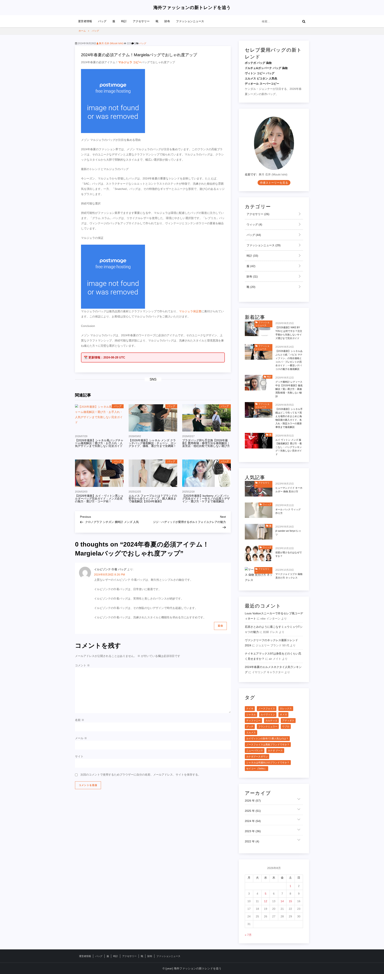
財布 (167, 21)
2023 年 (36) (253, 831)
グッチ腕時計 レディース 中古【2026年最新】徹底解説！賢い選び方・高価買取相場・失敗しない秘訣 (289, 389)
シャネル (251, 714)
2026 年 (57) (253, 800)
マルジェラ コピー (129, 62)
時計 (124, 21)
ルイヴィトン (268, 714)
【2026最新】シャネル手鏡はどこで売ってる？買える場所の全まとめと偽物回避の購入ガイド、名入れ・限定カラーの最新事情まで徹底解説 (289, 418)
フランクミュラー (267, 726)
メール (81, 738)
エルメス (251, 732)
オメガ (283, 714)
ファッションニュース (190, 21)
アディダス (288, 720)
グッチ (249, 726)
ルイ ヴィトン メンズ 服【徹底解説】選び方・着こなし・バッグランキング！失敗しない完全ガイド (288, 447)
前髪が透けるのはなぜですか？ (288, 554)
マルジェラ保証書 (190, 311)
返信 (220, 625)
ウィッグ (254, 224)
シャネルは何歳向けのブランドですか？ (267, 762)
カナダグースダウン (257, 756)
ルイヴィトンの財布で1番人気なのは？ (267, 738)
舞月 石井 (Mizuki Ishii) (110, 43)
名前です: (251, 174)
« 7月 (248, 934)
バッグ (102, 21)
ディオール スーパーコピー (262, 83)
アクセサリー (141, 21)
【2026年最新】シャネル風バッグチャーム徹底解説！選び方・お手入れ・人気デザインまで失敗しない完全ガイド (99, 443)
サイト (79, 756)
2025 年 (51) (253, 810)
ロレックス (286, 708)
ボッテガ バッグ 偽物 (258, 62)
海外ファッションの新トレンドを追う (192, 7)
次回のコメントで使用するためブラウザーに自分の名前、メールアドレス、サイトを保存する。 (140, 774)
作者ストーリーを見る (274, 182)
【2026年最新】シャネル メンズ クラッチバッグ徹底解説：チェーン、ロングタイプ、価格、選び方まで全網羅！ (152, 443)
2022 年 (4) (252, 841)
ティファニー (253, 720)
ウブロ (285, 726)
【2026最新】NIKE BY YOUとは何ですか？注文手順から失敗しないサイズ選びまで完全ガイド (288, 333)
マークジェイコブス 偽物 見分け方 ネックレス (288, 576)
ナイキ (249, 708)
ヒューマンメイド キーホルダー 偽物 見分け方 (288, 489)
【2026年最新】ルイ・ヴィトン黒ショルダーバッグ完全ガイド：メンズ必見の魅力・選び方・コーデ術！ (99, 498)
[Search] (304, 21)
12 (265, 901)
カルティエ (271, 720)
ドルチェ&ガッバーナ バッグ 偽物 (266, 68)
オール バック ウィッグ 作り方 (288, 511)
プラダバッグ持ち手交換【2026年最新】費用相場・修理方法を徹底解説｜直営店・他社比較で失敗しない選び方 (206, 443)
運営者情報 (85, 21)
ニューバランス (254, 750)
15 (290, 901)
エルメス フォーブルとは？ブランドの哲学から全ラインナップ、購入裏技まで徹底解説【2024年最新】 (153, 498)
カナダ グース (275, 750)
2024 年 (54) (253, 821)
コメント (82, 665)
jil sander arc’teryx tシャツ (288, 533)
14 (282, 901)
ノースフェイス (266, 708)
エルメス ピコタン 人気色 (261, 78)
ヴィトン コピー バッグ (259, 73)
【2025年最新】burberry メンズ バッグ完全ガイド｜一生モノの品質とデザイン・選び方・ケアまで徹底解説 (206, 498)
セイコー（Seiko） (256, 768)
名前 (79, 720)
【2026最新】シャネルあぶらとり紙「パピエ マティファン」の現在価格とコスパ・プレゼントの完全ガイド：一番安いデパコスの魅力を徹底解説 (289, 360)
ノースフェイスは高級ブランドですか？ (267, 744)
